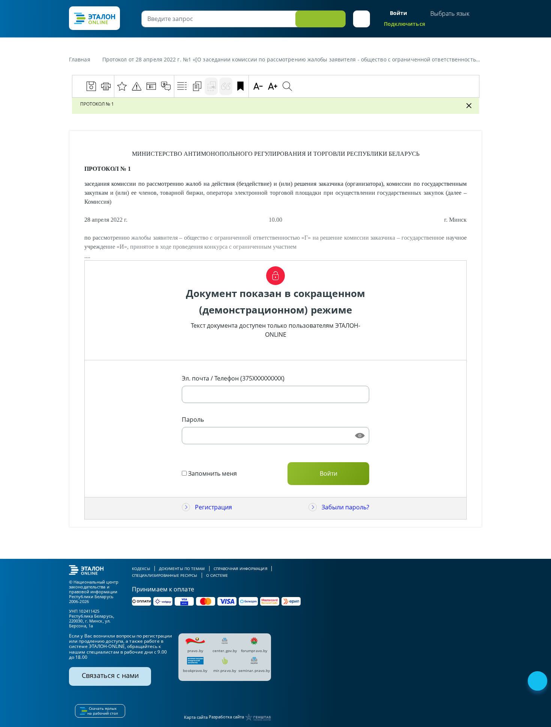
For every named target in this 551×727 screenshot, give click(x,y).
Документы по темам (182, 568)
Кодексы (141, 568)
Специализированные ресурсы (165, 575)
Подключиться (404, 23)
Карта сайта (196, 717)
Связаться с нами (110, 675)
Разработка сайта (227, 717)
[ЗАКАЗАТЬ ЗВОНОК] (538, 681)
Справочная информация (240, 568)
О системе (217, 575)
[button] (361, 18)
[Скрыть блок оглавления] (469, 105)
